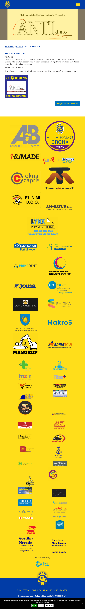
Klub (19, 590)
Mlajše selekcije (50, 590)
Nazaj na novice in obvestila (67, 104)
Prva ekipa (36, 590)
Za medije (64, 590)
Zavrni (41, 605)
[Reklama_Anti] (16, 86)
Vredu (34, 605)
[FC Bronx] (7, 4)
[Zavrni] (82, 603)
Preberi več (49, 605)
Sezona (26, 590)
